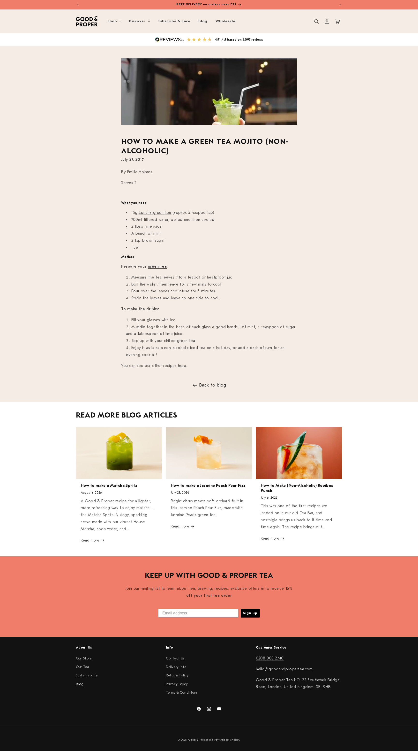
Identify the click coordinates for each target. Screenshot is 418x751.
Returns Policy (177, 675)
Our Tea (82, 667)
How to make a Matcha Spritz (109, 486)
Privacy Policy (177, 684)
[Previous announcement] (77, 4)
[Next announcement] (340, 4)
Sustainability (87, 675)
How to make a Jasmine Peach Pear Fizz (208, 486)
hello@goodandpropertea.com (284, 669)
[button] (114, 21)
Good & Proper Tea (200, 739)
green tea (157, 266)
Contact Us (175, 658)
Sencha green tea (155, 212)
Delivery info (176, 667)
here (182, 366)
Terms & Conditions (182, 692)
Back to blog (212, 385)
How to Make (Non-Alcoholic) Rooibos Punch (297, 488)
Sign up (250, 613)
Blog (79, 684)
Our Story (84, 658)
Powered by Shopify (227, 739)
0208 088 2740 (270, 658)
